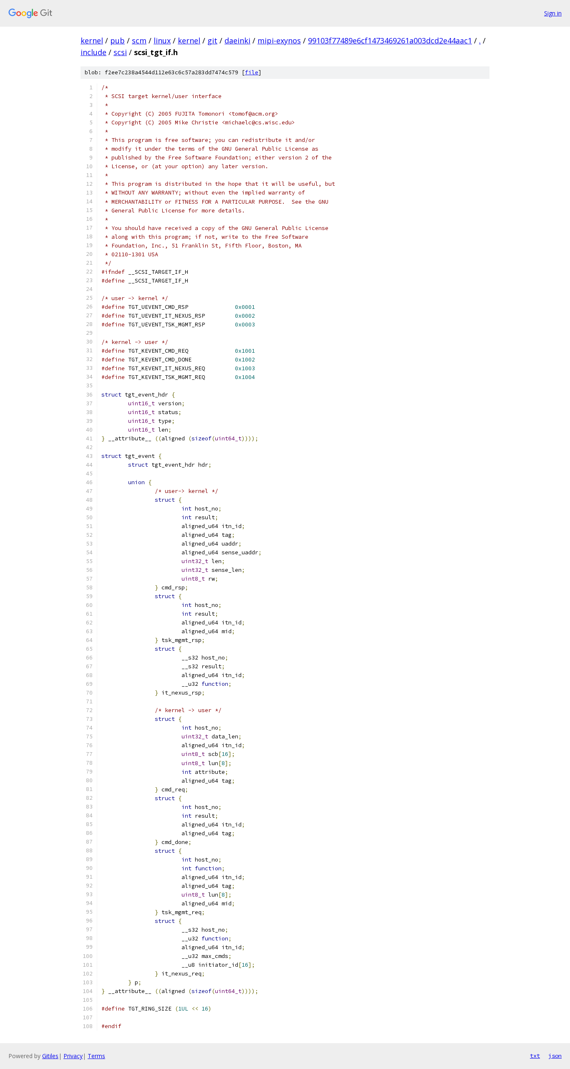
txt (535, 1055)
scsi (120, 52)
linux (162, 40)
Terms (96, 1056)
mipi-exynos (279, 40)
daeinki (237, 40)
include (93, 52)
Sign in (553, 13)
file (251, 72)
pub (117, 40)
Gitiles (50, 1056)
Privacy (73, 1056)
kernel (92, 40)
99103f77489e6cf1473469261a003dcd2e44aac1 (390, 40)
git (212, 40)
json (555, 1055)
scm (139, 40)
